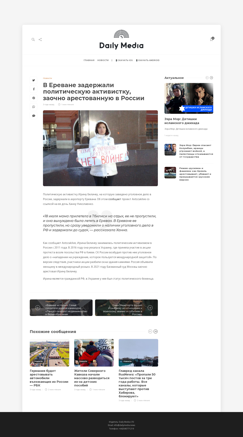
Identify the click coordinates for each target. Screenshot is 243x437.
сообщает (114, 199)
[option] (49, 364)
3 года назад (48, 104)
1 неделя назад (171, 135)
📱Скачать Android (148, 60)
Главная (89, 60)
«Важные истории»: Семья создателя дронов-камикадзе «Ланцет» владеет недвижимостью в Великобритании (66, 310)
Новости (103, 60)
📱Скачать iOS (124, 60)
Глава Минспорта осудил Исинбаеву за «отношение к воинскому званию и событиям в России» (122, 310)
